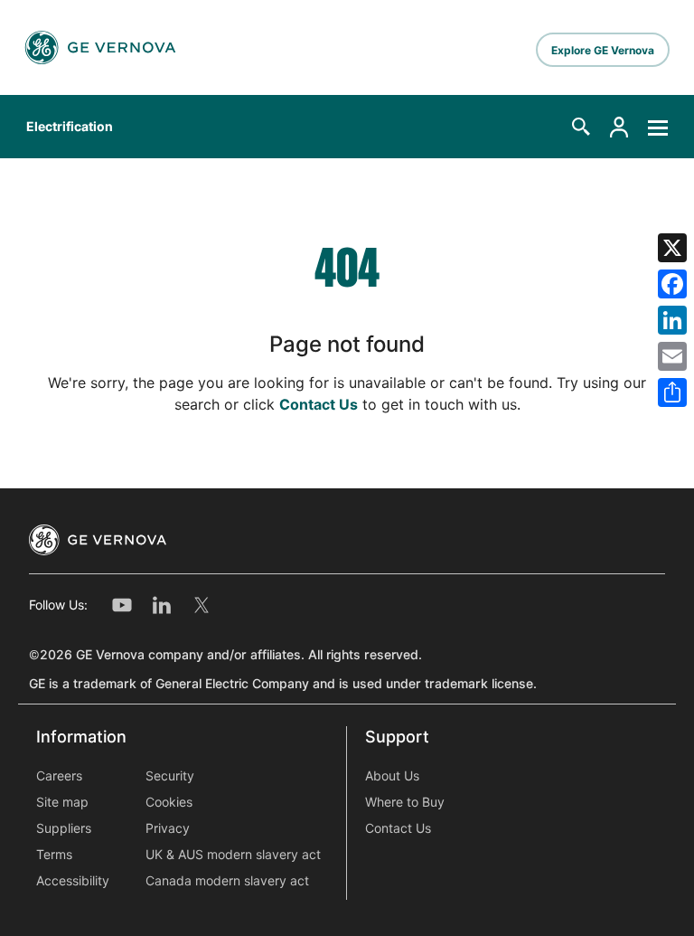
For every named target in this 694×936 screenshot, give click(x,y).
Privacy (167, 828)
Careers (59, 776)
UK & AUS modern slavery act (233, 854)
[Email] (672, 356)
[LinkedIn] (672, 320)
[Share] (672, 392)
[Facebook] (672, 284)
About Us (392, 776)
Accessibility (72, 881)
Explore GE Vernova (602, 50)
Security (169, 776)
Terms (54, 854)
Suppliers (63, 828)
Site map (62, 802)
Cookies (168, 802)
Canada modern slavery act (227, 881)
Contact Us (318, 404)
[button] (581, 126)
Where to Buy (405, 802)
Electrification (69, 126)
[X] (672, 248)
